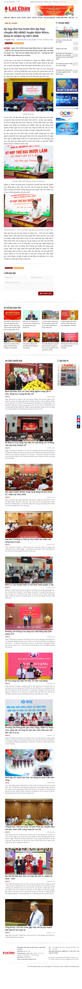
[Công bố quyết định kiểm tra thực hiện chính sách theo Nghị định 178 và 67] (69, 315)
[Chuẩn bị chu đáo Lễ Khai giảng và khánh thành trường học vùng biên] (12, 337)
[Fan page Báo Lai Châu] (78, 417)
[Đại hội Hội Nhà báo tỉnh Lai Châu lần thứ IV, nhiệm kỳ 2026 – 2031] (29, 861)
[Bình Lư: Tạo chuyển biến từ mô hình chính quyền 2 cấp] (29, 570)
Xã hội (18, 18)
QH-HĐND (14, 23)
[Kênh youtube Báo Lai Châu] (78, 420)
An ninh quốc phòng (61, 18)
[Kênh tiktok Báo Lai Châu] (78, 426)
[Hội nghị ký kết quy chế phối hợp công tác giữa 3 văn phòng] (31, 337)
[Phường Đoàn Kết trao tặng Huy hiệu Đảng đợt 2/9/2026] (69, 337)
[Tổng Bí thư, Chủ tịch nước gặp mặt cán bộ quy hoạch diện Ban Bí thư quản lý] (29, 912)
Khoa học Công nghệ (49, 18)
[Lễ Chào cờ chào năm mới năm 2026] (67, 31)
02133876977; (27, 957)
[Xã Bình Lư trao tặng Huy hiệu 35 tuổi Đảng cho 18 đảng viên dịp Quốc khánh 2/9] (29, 427)
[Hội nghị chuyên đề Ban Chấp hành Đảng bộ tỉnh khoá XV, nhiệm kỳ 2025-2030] (29, 477)
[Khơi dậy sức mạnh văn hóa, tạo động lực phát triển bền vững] (29, 762)
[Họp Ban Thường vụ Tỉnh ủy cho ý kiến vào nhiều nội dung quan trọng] (29, 524)
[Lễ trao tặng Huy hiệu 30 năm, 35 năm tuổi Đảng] (29, 666)
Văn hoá (24, 18)
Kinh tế (29, 18)
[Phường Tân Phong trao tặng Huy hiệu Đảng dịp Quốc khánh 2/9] (29, 616)
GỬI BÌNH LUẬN (46, 293)
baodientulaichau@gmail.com (28, 959)
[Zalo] (78, 423)
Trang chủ (7, 18)
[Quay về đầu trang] (78, 984)
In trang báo (9, 43)
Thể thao (40, 18)
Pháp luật (71, 18)
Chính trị (13, 18)
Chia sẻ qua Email (19, 43)
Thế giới (34, 18)
